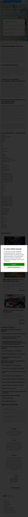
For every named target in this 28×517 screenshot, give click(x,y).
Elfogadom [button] (14, 264)
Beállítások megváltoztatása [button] (14, 267)
